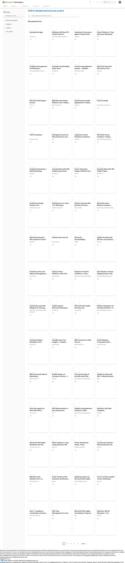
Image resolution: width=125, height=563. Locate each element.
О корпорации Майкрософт (90, 555)
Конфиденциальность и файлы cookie (60, 562)
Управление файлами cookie (115, 562)
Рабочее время (47, 550)
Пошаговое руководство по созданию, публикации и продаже (106, 552)
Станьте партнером (32, 552)
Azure (23, 555)
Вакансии (79, 555)
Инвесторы (24, 557)
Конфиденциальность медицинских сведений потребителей (17, 562)
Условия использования (79, 562)
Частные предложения (93, 550)
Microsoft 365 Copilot (60, 555)
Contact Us (46, 562)
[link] (38, 40)
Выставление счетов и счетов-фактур (15, 552)
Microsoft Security (17, 555)
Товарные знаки (91, 562)
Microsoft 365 (37, 555)
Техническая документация (79, 550)
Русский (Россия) (5, 559)
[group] (30, 39)
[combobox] (53, 15)
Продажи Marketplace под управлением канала (63, 554)
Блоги (29, 550)
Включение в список (44, 552)
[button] (29, 16)
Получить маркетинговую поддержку (61, 552)
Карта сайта (39, 562)
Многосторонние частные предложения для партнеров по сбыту (96, 554)
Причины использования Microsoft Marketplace (13, 550)
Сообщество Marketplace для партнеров (37, 554)
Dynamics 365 (29, 555)
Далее (83, 543)
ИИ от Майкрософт (5, 555)
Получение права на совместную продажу (12, 554)
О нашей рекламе (101, 562)
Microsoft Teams (71, 555)
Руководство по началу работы (61, 550)
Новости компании (104, 555)
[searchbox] (15, 15)
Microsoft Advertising (48, 555)
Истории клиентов (37, 550)
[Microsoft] (7, 2)
